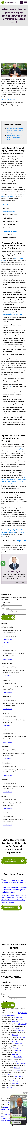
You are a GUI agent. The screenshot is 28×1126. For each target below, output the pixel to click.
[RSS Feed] (19, 977)
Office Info (4, 1015)
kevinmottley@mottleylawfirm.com (20, 572)
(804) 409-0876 (21, 541)
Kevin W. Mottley (13, 572)
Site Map (3, 1120)
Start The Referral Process (11, 861)
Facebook (5, 582)
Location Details (7, 639)
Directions (6, 642)
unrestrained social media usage (12, 314)
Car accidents (7, 205)
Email (3, 608)
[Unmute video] (18, 1107)
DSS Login (10, 1120)
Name (3, 602)
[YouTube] (10, 977)
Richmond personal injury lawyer (15, 448)
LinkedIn (17, 582)
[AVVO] (15, 977)
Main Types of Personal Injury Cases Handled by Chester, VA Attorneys (15, 131)
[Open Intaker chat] (12, 1125)
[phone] (21, 2)
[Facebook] (2, 977)
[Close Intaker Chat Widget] (26, 1093)
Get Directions (12, 1015)
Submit (6, 617)
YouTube (23, 582)
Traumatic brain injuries (10, 231)
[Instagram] (12, 977)
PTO (10, 386)
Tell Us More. (5, 614)
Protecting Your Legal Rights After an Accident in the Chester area (15, 138)
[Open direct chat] (24, 1093)
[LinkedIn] (7, 977)
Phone (3, 604)
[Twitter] (5, 977)
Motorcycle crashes (9, 211)
